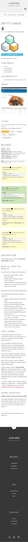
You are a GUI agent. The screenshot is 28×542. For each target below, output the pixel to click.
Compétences (14, 463)
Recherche (14, 523)
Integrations (11, 134)
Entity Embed (10, 310)
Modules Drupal (14, 491)
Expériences (14, 466)
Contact (14, 518)
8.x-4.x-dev (5, 232)
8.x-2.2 (4, 188)
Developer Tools (6, 137)
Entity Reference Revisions (11, 315)
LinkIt (16, 310)
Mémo (14, 496)
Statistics (19, 131)
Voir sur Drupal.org (12, 54)
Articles (14, 493)
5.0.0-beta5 (5, 167)
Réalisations (14, 468)
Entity (12, 131)
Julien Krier (14, 3)
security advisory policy (6, 162)
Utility (4, 134)
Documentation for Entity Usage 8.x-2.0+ (15, 79)
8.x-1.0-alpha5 (6, 209)
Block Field (11, 314)
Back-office (5, 131)
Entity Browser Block (9, 327)
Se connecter (14, 521)
